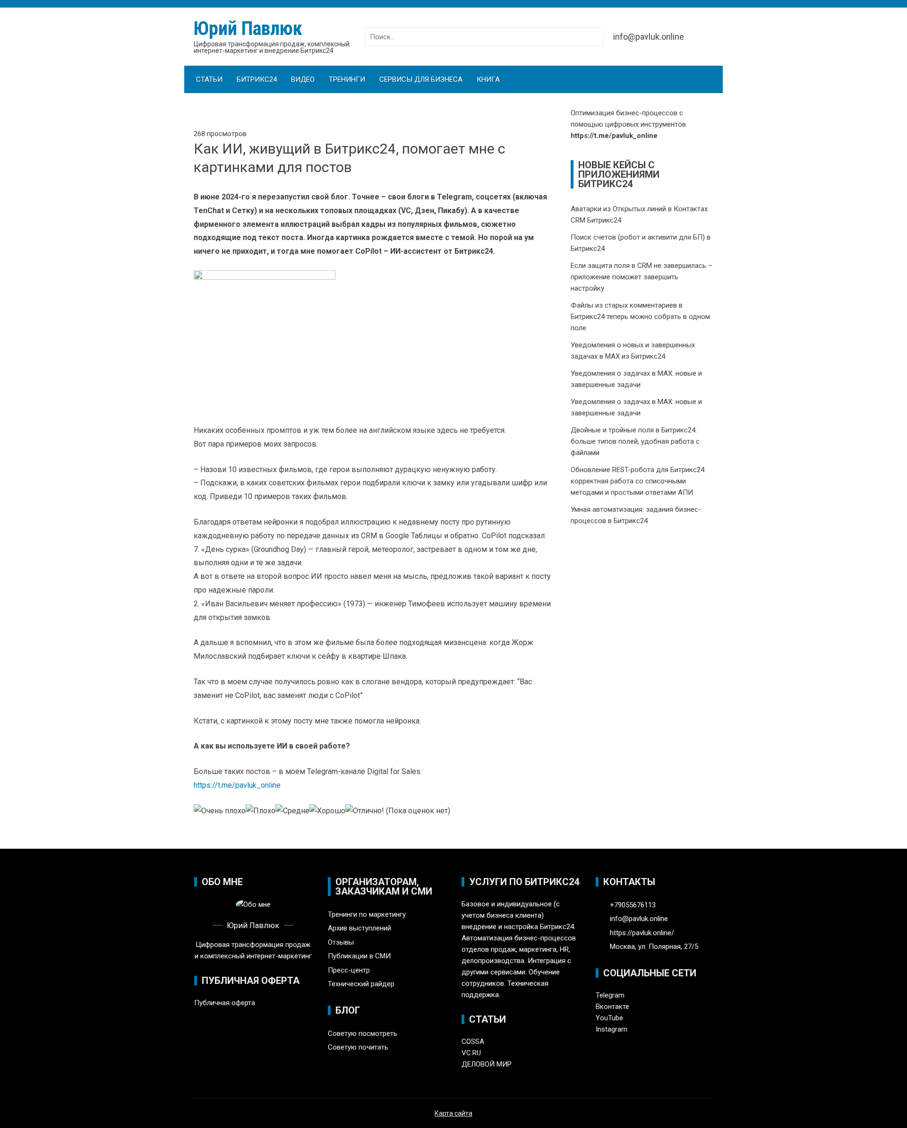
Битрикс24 (257, 79)
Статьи (209, 79)
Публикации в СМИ (359, 956)
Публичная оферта (224, 1003)
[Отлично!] (364, 811)
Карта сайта (453, 1113)
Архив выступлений (359, 928)
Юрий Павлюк (248, 28)
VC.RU (471, 1053)
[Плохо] (260, 811)
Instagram (611, 1029)
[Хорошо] (327, 811)
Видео (303, 79)
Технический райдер (361, 984)
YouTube (609, 1018)
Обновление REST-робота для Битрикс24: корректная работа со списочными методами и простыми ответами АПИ (638, 481)
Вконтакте (612, 1006)
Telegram (610, 995)
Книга (488, 79)
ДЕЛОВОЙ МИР (487, 1064)
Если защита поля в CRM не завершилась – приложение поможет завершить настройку (641, 277)
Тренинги (347, 79)
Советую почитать (358, 1047)
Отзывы (341, 942)
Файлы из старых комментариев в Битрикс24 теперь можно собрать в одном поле (640, 316)
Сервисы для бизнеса (420, 79)
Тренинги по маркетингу (367, 914)
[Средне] (292, 811)
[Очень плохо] (220, 811)
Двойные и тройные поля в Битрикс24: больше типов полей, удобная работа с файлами (635, 441)
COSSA (473, 1041)
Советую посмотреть (362, 1033)
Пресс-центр (349, 970)
